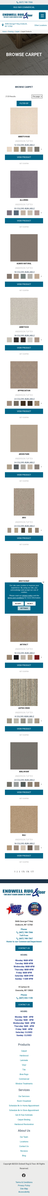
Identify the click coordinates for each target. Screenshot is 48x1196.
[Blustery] (30, 276)
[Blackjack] (16, 657)
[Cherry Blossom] (37, 657)
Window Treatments (24, 1083)
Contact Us (24, 1146)
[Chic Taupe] (30, 149)
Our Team (24, 1137)
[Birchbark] (30, 213)
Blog (24, 1155)
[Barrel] (24, 248)
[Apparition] (23, 530)
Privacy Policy (24, 1186)
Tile (24, 1069)
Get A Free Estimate (24, 1115)
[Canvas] (24, 311)
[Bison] (23, 403)
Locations (24, 1141)
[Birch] (23, 848)
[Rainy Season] (30, 721)
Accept (18, 604)
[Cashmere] (30, 657)
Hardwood (24, 1055)
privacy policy (27, 596)
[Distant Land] (37, 784)
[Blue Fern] (23, 276)
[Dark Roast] (23, 340)
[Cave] (30, 848)
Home (4, 31)
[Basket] (16, 276)
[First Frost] (30, 340)
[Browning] (30, 403)
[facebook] (24, 1175)
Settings (24, 608)
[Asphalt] (24, 756)
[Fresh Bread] (37, 340)
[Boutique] (37, 276)
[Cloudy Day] (23, 467)
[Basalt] (23, 213)
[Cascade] (23, 657)
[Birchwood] (24, 565)
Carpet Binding (24, 1119)
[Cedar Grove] (24, 692)
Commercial (24, 1079)
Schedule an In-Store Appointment (24, 1110)
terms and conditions (16, 598)
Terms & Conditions (24, 1182)
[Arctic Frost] (16, 403)
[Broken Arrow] (37, 530)
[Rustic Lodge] (37, 721)
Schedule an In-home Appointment (24, 1105)
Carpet (17, 31)
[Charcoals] (16, 340)
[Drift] (30, 467)
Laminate (24, 1060)
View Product (24, 157)
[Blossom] (37, 213)
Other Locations (40, 25)
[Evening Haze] (37, 467)
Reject (30, 604)
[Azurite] (16, 213)
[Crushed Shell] (37, 848)
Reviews (24, 1151)
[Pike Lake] (23, 721)
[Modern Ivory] (16, 721)
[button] (24, 7)
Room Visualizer (24, 1101)
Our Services (24, 1096)
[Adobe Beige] (24, 502)
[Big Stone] (16, 848)
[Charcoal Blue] (23, 784)
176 (27, 872)
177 (32, 872)
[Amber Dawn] (24, 819)
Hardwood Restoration (24, 1124)
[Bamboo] (16, 149)
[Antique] (16, 530)
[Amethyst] (24, 184)
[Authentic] (24, 438)
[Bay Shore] (30, 530)
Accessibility (24, 1192)
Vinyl (24, 1065)
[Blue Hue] (16, 467)
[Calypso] (16, 784)
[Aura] (24, 121)
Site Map (24, 1189)
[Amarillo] (24, 375)
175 (23, 872)
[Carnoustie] (37, 403)
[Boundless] (23, 149)
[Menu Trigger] (42, 15)
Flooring (10, 31)
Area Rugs (24, 1074)
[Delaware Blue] (37, 149)
